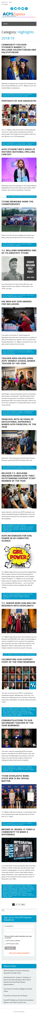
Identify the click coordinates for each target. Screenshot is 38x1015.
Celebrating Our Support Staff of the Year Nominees (18, 660)
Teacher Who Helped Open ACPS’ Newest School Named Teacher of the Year (18, 361)
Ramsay (19, 715)
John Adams (28, 413)
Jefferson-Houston (25, 529)
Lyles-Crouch (20, 352)
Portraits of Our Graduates (19, 100)
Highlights (6, 96)
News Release (12, 296)
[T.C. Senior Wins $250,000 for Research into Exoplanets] (19, 632)
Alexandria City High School (16, 94)
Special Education (9, 353)
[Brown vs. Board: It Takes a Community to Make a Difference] (19, 861)
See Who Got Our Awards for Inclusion (17, 302)
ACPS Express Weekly (13, 940)
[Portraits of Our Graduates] (19, 125)
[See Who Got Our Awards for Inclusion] (19, 331)
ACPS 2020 (10, 594)
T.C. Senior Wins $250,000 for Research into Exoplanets (19, 604)
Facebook (11, 8)
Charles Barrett (13, 710)
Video (26, 96)
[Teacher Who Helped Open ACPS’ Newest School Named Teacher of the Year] (19, 390)
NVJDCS (11, 771)
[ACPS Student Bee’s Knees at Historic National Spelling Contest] (19, 181)
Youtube (19, 8)
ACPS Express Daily (12, 943)
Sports (18, 245)
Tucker (27, 468)
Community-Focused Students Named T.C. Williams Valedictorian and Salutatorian (19, 48)
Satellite (6, 598)
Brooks (19, 196)
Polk (13, 414)
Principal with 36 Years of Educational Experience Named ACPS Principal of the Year (19, 423)
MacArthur (29, 352)
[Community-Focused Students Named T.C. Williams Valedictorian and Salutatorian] (19, 79)
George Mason (11, 711)
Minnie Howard (24, 596)
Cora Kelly (23, 526)
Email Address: (9, 926)
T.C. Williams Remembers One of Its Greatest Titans (19, 251)
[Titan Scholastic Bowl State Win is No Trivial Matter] (19, 808)
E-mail (22, 8)
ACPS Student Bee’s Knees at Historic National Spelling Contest (18, 152)
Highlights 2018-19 (17, 96)
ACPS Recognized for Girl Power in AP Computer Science (17, 538)
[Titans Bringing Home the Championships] (19, 231)
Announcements (12, 411)
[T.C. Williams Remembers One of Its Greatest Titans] (19, 280)
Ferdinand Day (29, 411)
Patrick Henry (7, 715)
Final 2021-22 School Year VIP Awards (15, 995)
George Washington (23, 711)
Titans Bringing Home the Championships (17, 202)
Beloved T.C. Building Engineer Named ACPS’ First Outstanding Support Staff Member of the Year (19, 477)
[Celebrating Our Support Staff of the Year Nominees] (19, 689)
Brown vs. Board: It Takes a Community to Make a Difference (18, 832)
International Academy (24, 144)
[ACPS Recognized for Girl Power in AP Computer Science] (19, 568)
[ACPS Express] (19, 16)
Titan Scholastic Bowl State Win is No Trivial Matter (15, 778)
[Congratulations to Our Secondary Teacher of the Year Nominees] (19, 747)
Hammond (20, 768)
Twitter (15, 8)
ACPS (4, 94)
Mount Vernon (28, 714)
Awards (29, 94)
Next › (23, 904)
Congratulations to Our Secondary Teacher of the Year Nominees (18, 723)
